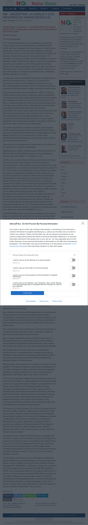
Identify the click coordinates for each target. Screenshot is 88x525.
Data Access (44, 301)
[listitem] (44, 255)
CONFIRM (27, 293)
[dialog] (44, 262)
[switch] (72, 260)
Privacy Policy (57, 301)
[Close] (83, 224)
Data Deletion (31, 301)
